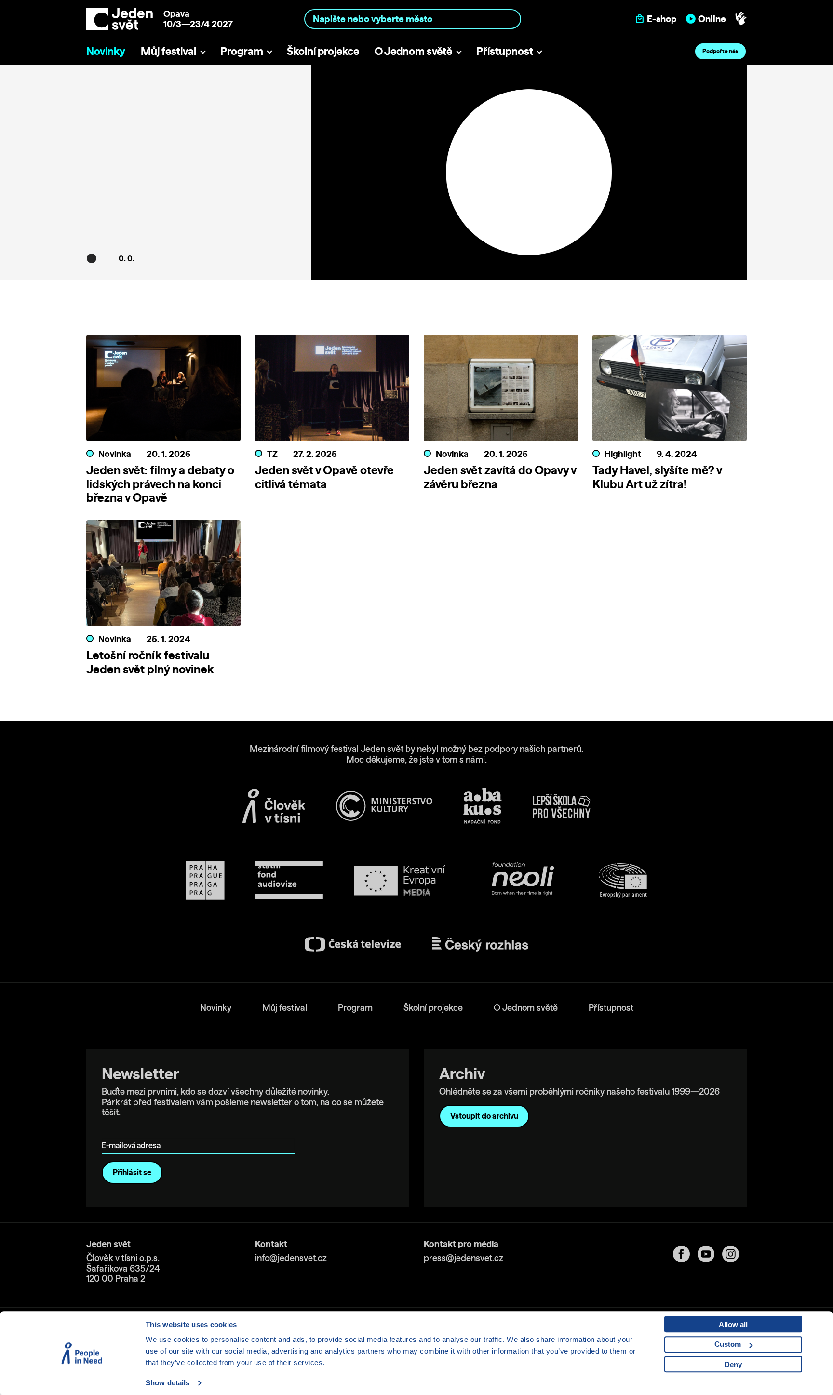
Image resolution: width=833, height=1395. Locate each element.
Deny (733, 1364)
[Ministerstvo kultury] (384, 806)
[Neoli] (522, 880)
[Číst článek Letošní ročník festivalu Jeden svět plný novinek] (163, 576)
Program (241, 51)
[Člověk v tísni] (274, 806)
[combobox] (413, 18)
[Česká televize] (352, 944)
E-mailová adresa (133, 1131)
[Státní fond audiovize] (289, 880)
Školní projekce (323, 51)
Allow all (733, 1324)
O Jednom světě (413, 51)
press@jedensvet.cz (463, 1258)
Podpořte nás (720, 51)
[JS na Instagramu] (734, 1254)
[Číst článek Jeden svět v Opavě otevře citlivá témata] (332, 391)
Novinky (105, 51)
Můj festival (168, 51)
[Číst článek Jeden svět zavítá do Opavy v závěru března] (501, 391)
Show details (167, 1383)
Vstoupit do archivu (484, 1116)
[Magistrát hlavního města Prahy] (205, 880)
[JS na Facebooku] (685, 1254)
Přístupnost (504, 51)
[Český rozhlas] (480, 944)
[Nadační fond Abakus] (482, 805)
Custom (727, 1344)
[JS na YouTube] (710, 1254)
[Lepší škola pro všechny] (561, 805)
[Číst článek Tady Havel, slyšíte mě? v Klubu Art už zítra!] (669, 391)
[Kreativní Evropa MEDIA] (399, 880)
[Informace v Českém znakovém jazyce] (741, 19)
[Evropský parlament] (622, 880)
